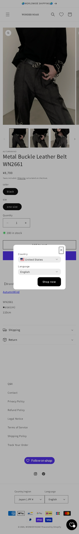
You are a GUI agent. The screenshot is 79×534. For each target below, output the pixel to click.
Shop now (49, 281)
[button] (61, 250)
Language (24, 266)
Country (23, 253)
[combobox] (31, 259)
